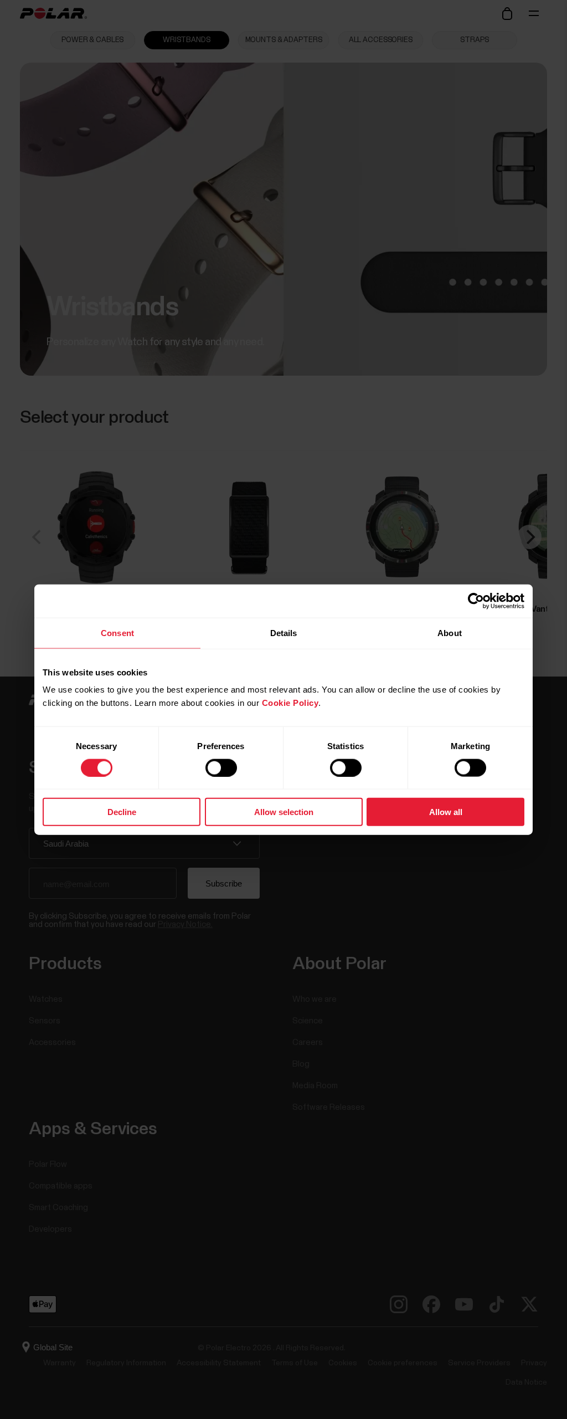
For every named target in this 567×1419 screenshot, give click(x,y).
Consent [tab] (117, 632)
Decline (121, 812)
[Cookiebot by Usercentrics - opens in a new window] (475, 600)
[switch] (221, 767)
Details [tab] (283, 632)
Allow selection (283, 812)
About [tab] (449, 632)
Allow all (445, 812)
